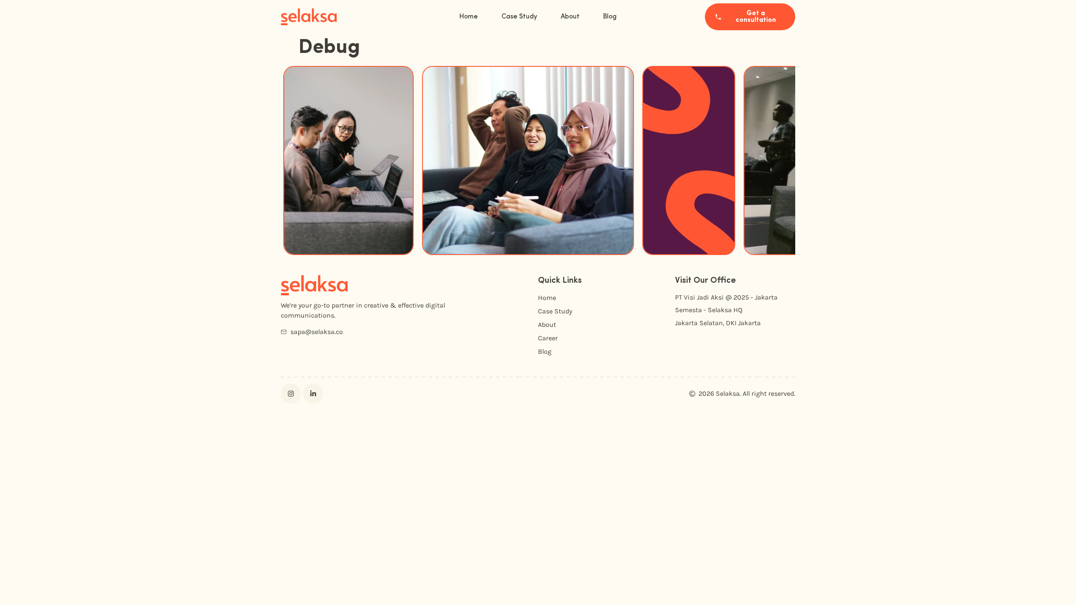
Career (548, 338)
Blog (610, 16)
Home (468, 16)
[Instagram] (291, 394)
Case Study (519, 16)
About (570, 16)
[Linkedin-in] (313, 394)
